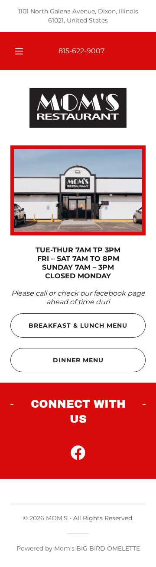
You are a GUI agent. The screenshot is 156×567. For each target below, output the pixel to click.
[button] (19, 51)
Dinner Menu (78, 360)
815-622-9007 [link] (81, 51)
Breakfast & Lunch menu (78, 325)
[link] (78, 108)
